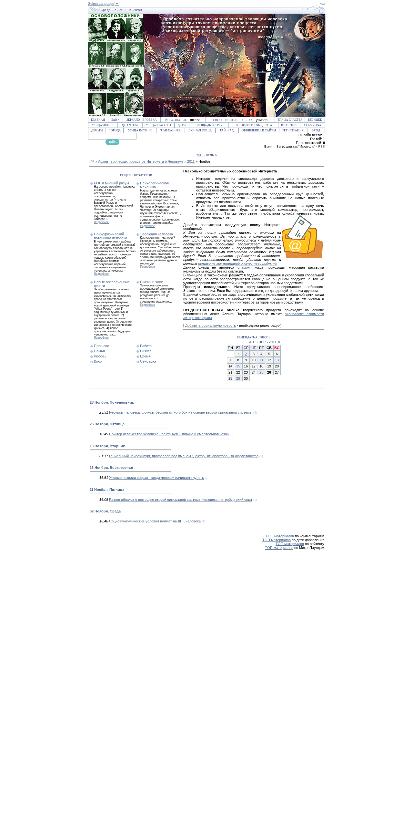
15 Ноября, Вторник (107, 446)
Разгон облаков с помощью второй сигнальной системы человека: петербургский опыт (180, 499)
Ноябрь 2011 (264, 342)
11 (261, 360)
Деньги (97, 130)
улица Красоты (158, 125)
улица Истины (140, 130)
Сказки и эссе (151, 282)
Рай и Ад (227, 130)
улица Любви (103, 125)
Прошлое (101, 346)
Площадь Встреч (209, 125)
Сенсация (148, 361)
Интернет (289, 125)
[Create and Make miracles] (322, 4)
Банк (115, 119)
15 (238, 366)
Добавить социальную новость (210, 325)
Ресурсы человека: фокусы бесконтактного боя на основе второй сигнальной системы (180, 412)
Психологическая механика (154, 185)
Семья (99, 351)
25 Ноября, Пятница (107, 424)
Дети (182, 125)
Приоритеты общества (253, 125)
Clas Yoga (312, 125)
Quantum (130, 125)
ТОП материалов (280, 536)
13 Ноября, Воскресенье (111, 467)
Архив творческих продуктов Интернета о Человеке (140, 161)
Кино (98, 361)
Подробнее (101, 222)
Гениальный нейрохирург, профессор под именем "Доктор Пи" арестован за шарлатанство (183, 456)
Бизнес (146, 351)
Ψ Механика (170, 130)
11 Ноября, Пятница (107, 489)
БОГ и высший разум (111, 183)
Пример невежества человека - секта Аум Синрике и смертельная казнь (169, 434)
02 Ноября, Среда (105, 511)
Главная (98, 119)
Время (145, 356)
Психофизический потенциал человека (110, 236)
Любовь (100, 356)
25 (261, 372)
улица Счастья (290, 119)
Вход (316, 130)
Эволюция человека (156, 234)
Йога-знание (176, 120)
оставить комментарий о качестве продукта (237, 263)
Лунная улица (200, 130)
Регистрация (293, 130)
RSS (321, 146)
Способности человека (233, 120)
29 (238, 378)
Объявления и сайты (259, 130)
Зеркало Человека (141, 119)
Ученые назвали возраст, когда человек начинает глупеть (156, 478)
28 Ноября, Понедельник (112, 402)
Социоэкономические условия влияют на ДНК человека (155, 521)
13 (277, 360)
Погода (114, 130)
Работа (146, 346)
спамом (243, 267)
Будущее (315, 119)
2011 (199, 155)
